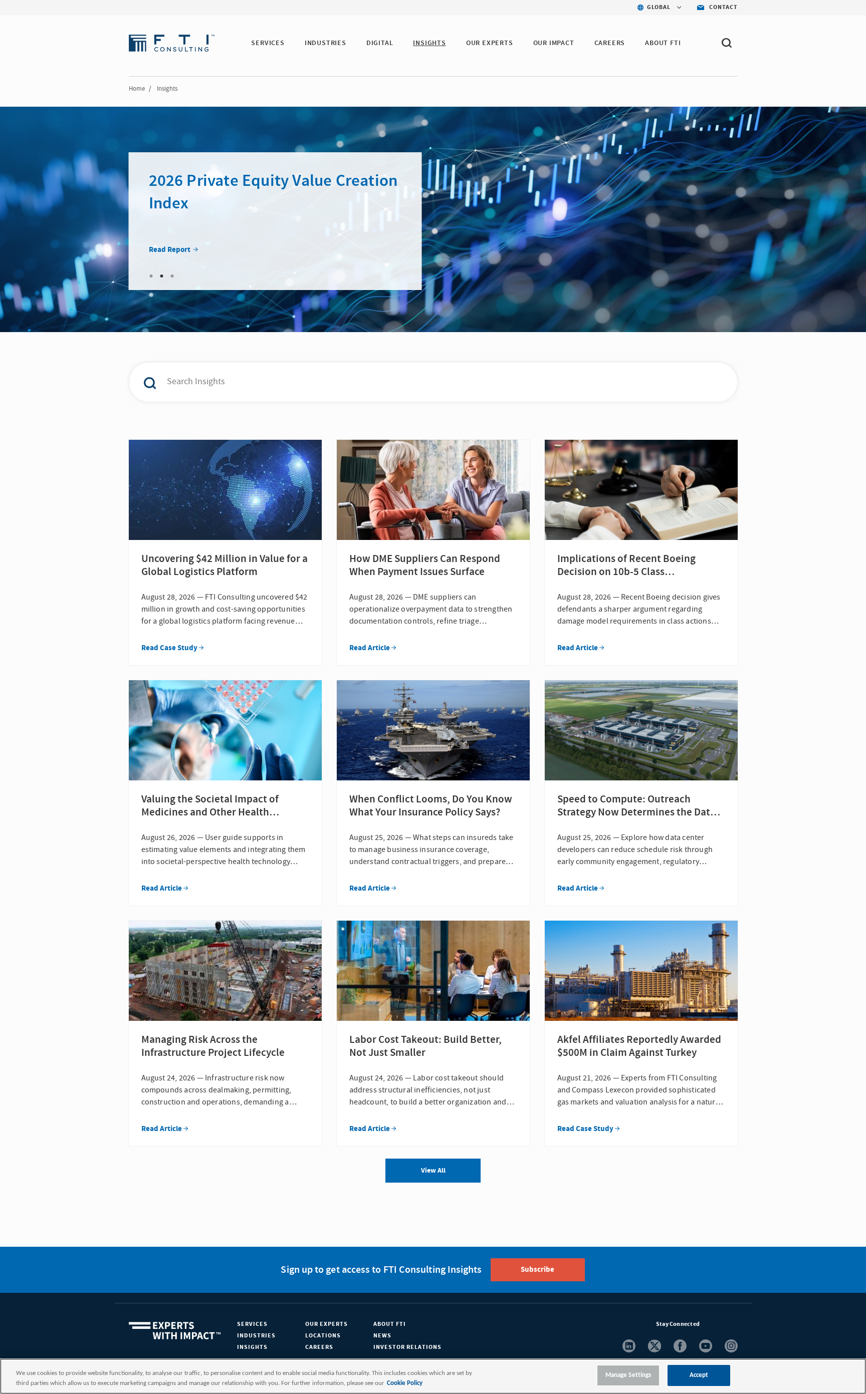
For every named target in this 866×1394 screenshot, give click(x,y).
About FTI (389, 1324)
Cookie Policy (404, 1383)
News (382, 1335)
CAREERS (609, 43)
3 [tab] (172, 275)
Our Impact (553, 43)
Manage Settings (628, 1375)
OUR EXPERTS (489, 43)
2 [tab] (161, 275)
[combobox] (412, 382)
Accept (699, 1375)
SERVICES (267, 43)
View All (433, 1171)
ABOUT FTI (663, 43)
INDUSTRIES (325, 43)
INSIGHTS (429, 43)
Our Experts (326, 1324)
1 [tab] (151, 275)
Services (252, 1324)
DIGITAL (379, 43)
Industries (256, 1335)
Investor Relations (407, 1347)
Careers (319, 1347)
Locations (323, 1335)
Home (137, 89)
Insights (252, 1347)
